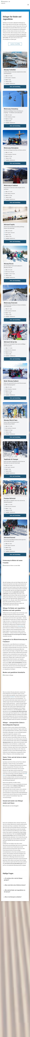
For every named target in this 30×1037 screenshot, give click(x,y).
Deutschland (20, 626)
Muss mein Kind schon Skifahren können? (15, 885)
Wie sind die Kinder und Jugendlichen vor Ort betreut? (14, 891)
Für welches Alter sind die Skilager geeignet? (13, 879)
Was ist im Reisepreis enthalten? (13, 897)
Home (4, 14)
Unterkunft (12, 696)
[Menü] (28, 5)
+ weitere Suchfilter (15, 44)
